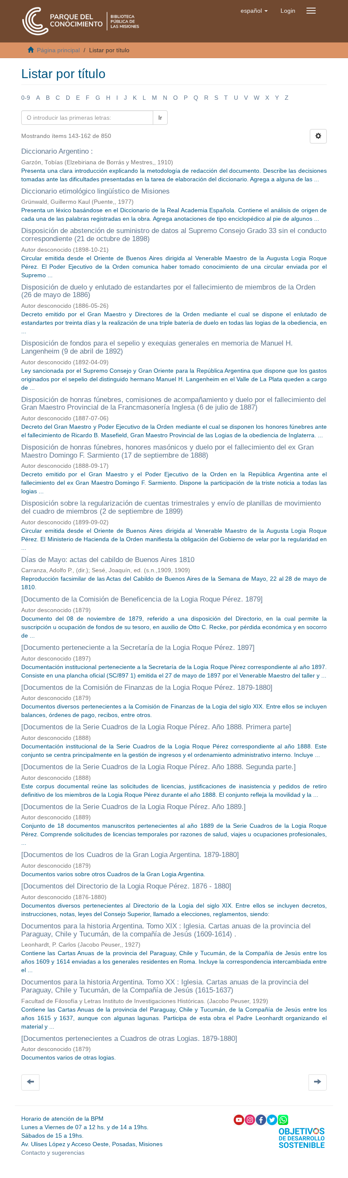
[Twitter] (272, 1119)
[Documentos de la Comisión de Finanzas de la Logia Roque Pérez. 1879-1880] (146, 687)
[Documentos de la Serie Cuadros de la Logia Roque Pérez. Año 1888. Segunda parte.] (158, 767)
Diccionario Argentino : (57, 151)
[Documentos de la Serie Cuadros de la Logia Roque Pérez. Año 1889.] (134, 807)
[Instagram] (249, 1119)
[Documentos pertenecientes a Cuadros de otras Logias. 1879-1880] (129, 1039)
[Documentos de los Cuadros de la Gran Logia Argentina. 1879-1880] (130, 855)
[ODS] (302, 1137)
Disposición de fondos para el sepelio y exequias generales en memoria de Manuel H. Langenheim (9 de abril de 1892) (157, 347)
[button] (254, 10)
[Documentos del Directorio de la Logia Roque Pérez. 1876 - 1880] (126, 886)
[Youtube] (238, 1119)
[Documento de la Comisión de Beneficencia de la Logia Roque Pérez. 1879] (142, 599)
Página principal (58, 50)
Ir (160, 117)
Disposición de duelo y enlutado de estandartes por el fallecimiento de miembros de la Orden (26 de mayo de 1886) (168, 291)
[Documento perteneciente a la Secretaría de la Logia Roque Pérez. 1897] (138, 648)
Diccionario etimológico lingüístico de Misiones (95, 191)
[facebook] (261, 1119)
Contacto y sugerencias (52, 1152)
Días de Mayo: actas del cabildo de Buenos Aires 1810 (107, 560)
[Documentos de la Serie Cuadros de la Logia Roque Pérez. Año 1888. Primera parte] (156, 727)
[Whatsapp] (283, 1119)
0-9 (25, 97)
